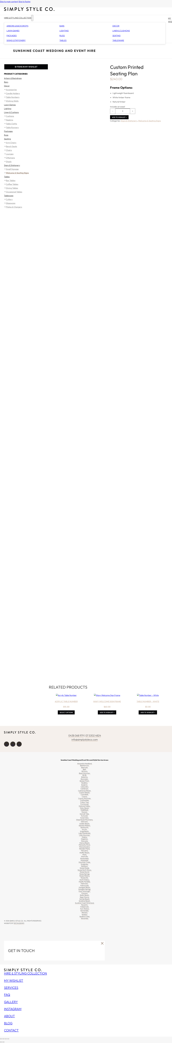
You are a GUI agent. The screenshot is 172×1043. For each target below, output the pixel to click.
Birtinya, (85, 771)
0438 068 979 (76, 735)
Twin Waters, (84, 909)
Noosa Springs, (84, 874)
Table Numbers (12, 97)
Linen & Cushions (121, 30)
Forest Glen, (84, 818)
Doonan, (85, 812)
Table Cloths (11, 123)
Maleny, (85, 837)
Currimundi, (84, 804)
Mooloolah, (85, 860)
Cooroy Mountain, (84, 798)
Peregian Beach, (85, 887)
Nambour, (84, 866)
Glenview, (84, 822)
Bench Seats (11, 146)
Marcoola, (84, 841)
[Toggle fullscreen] (3, 1038)
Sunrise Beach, (84, 899)
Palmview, (84, 883)
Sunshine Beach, (84, 901)
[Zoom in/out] (1, 1038)
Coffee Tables (12, 184)
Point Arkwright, (85, 891)
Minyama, (84, 851)
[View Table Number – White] (147, 695)
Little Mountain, (84, 835)
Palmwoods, (84, 886)
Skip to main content (9, 1)
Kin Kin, (84, 829)
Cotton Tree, (84, 802)
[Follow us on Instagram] (12, 744)
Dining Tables (12, 188)
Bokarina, (84, 777)
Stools (8, 161)
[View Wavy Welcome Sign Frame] (107, 695)
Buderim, (84, 785)
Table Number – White (148, 701)
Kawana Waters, (85, 825)
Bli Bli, (84, 775)
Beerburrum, (84, 765)
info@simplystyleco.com (85, 739)
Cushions (10, 116)
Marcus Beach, (84, 843)
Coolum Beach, (84, 793)
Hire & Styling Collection (17, 18)
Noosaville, (85, 878)
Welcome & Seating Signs (149, 120)
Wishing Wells (12, 101)
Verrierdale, (84, 911)
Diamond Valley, (84, 806)
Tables (62, 40)
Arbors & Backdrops (17, 26)
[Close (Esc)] (8, 1038)
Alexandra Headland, (84, 764)
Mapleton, (84, 839)
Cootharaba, (84, 800)
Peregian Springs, (84, 889)
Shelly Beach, (84, 895)
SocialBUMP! (19, 923)
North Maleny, (85, 880)
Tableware (118, 40)
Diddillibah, (85, 810)
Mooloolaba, (84, 858)
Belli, (84, 769)
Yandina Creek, (84, 916)
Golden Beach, (84, 824)
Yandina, (85, 915)
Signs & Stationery (16, 40)
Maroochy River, (85, 845)
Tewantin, (84, 905)
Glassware (10, 203)
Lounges (9, 154)
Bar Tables (10, 180)
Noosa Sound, (85, 872)
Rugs (62, 35)
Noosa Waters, (84, 876)
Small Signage (12, 169)
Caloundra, (85, 787)
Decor (115, 26)
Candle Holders (13, 93)
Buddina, (84, 783)
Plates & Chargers (14, 207)
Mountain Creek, (85, 862)
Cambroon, (85, 789)
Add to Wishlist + (119, 117)
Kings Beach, (84, 831)
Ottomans (10, 157)
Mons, (84, 854)
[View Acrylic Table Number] (66, 695)
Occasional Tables (14, 192)
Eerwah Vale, (84, 814)
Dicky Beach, (84, 808)
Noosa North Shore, (85, 870)
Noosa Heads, (85, 868)
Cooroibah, (85, 794)
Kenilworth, (85, 827)
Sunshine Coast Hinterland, (84, 903)
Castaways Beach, (84, 791)
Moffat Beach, (85, 853)
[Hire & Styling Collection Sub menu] (32, 18)
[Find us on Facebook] (6, 744)
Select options (66, 712)
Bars (61, 26)
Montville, (84, 856)
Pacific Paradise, (85, 882)
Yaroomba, (85, 918)
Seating (116, 35)
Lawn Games (13, 30)
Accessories (11, 89)
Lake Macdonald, (85, 833)
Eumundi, (84, 816)
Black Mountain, (84, 773)
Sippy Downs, (84, 897)
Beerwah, (84, 767)
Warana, (85, 913)
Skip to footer (25, 1)
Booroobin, (85, 779)
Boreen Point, (85, 781)
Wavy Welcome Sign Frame (107, 701)
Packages (12, 35)
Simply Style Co (16, 921)
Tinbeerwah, (84, 907)
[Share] (6, 1038)
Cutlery (9, 199)
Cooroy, (85, 796)
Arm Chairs (11, 142)
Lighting (64, 30)
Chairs (9, 150)
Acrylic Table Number (66, 701)
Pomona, (84, 893)
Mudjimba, (84, 864)
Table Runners (12, 127)
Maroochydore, (84, 847)
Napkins (9, 120)
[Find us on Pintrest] (19, 744)
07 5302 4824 (93, 735)
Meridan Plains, (84, 849)
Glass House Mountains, (84, 820)
